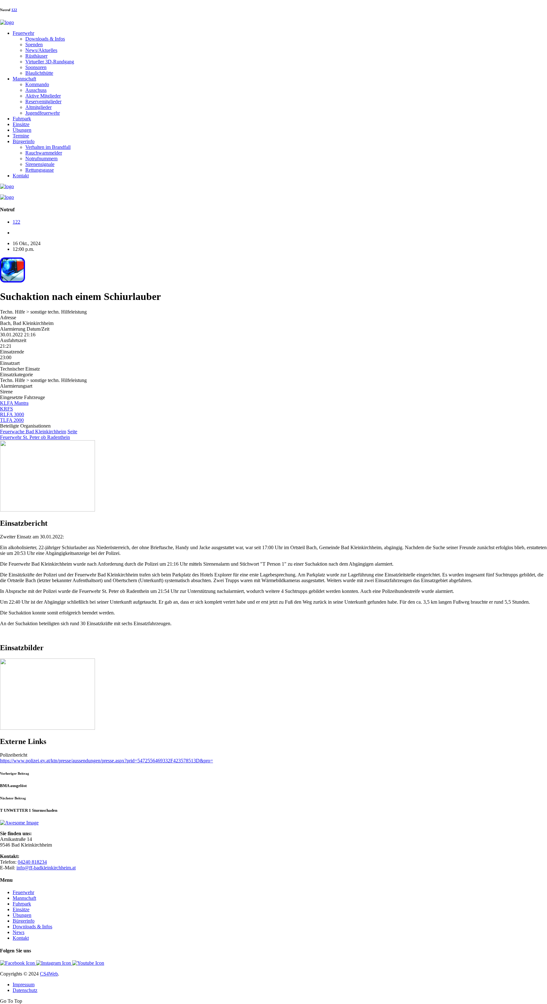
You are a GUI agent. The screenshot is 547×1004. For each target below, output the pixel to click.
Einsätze (21, 124)
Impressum (24, 984)
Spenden (34, 44)
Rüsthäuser (36, 56)
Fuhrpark (22, 118)
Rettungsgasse (39, 170)
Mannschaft (24, 78)
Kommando (37, 84)
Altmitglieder (38, 107)
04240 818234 (32, 862)
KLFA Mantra (14, 403)
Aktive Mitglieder (43, 95)
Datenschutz (25, 990)
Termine (21, 135)
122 (14, 10)
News (18, 932)
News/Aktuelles (41, 50)
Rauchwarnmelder (43, 153)
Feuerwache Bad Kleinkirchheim (33, 431)
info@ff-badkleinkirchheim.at (46, 867)
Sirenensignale (39, 164)
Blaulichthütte (39, 73)
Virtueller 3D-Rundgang (49, 61)
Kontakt (21, 175)
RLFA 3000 (12, 414)
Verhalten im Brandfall (48, 147)
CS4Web (49, 973)
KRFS (6, 408)
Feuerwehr (23, 33)
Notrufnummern (41, 158)
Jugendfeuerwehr (42, 113)
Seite (72, 431)
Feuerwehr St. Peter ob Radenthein (35, 437)
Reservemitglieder (43, 101)
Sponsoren (36, 67)
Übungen (22, 130)
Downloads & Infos (45, 38)
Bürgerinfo (24, 141)
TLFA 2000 (12, 420)
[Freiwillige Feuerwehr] (7, 22)
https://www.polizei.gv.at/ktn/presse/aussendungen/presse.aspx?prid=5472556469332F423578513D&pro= (106, 760)
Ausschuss (36, 90)
